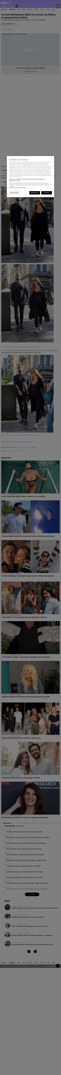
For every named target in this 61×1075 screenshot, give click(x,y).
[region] (30, 176)
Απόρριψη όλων (34, 192)
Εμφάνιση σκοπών (14, 192)
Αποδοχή (47, 192)
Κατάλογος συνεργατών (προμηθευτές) (17, 187)
